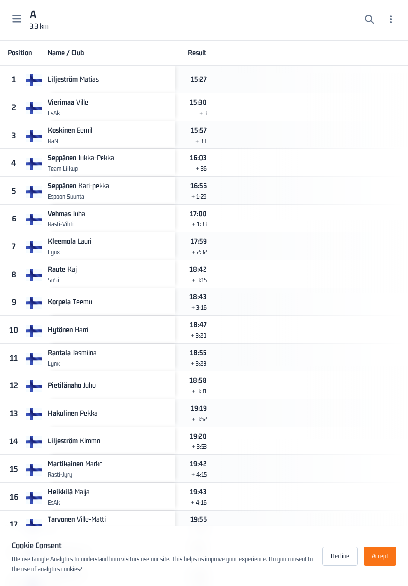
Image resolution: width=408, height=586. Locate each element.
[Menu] (391, 20)
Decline (340, 556)
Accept (380, 556)
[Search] (369, 20)
